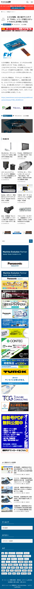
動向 (20, 564)
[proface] (15, 327)
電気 (29, 573)
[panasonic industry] (15, 267)
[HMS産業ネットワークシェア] (15, 393)
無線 (7, 570)
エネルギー (19, 553)
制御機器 (4, 564)
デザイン (14, 559)
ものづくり (12, 553)
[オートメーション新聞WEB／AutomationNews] (6, 2)
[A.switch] (15, 337)
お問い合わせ (23, 582)
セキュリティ (27, 556)
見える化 (4, 573)
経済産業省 (18, 570)
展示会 (3, 567)
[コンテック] (15, 348)
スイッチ (19, 556)
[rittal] (15, 299)
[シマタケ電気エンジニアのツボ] (15, 289)
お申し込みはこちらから (18, 8)
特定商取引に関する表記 (13, 582)
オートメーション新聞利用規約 (9, 580)
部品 (18, 573)
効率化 (15, 564)
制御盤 (10, 564)
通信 (14, 573)
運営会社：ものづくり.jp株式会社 (24, 580)
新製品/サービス (7, 24)
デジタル (20, 559)
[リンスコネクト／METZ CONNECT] (6, 109)
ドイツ (26, 559)
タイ (9, 559)
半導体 (25, 564)
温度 (3, 570)
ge (2, 553)
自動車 (24, 570)
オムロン (26, 553)
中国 (26, 562)
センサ (3, 559)
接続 (13, 567)
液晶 (30, 567)
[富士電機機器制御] (17, 233)
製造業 (29, 570)
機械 (26, 567)
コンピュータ (12, 556)
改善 (22, 567)
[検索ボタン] (27, 2)
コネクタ (4, 556)
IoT (6, 553)
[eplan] (27, 109)
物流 (12, 570)
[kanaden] (15, 367)
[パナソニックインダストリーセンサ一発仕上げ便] (15, 318)
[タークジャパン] (15, 374)
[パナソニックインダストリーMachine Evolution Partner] (15, 279)
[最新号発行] (15, 452)
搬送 (17, 567)
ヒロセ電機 (23, 24)
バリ (3, 562)
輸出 (10, 573)
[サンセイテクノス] (15, 384)
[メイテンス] (6, 233)
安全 (30, 564)
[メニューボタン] (32, 2)
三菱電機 (20, 562)
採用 (9, 567)
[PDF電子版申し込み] (17, 31)
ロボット (14, 562)
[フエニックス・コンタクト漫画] (15, 308)
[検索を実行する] (31, 241)
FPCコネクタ (17, 24)
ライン (8, 562)
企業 (30, 562)
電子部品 (24, 573)
